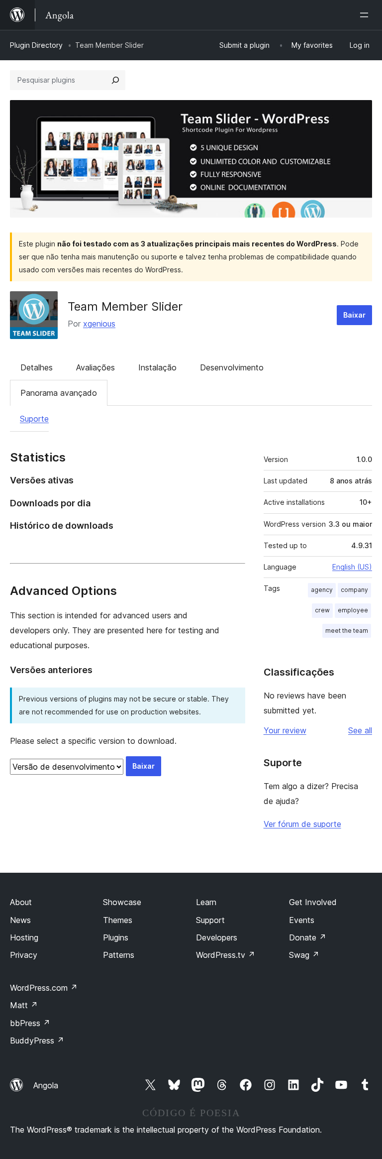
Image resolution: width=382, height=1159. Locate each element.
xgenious (99, 324)
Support (210, 920)
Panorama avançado (58, 393)
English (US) (352, 567)
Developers (216, 937)
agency (322, 589)
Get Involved (313, 902)
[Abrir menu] (366, 15)
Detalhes (36, 367)
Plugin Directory (36, 45)
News (20, 920)
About (21, 902)
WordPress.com (44, 988)
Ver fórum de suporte (302, 824)
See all (360, 730)
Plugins (115, 937)
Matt (24, 1005)
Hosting (24, 937)
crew (322, 610)
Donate (307, 937)
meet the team (346, 630)
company (354, 589)
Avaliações (95, 367)
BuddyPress (37, 1040)
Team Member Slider (125, 306)
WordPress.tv (225, 955)
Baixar (354, 315)
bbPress (30, 1023)
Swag (304, 955)
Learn (206, 902)
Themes (117, 920)
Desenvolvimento (232, 367)
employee (353, 610)
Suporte (34, 419)
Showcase (122, 902)
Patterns (118, 955)
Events (301, 920)
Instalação (157, 367)
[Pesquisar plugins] (115, 80)
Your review (285, 730)
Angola (45, 1085)
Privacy (23, 955)
